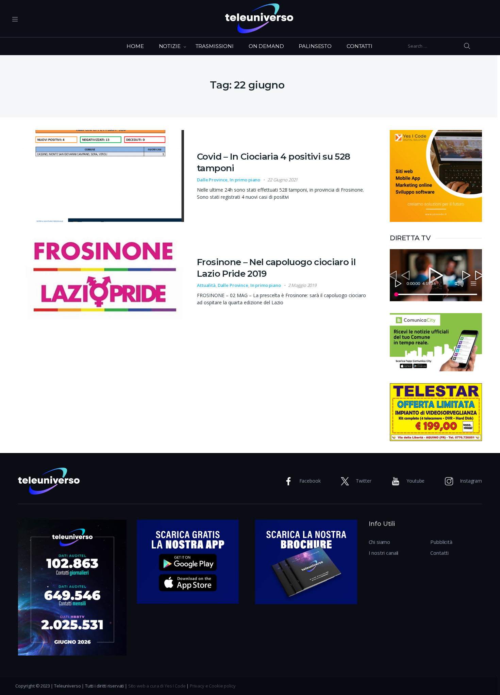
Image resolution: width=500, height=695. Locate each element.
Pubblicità (441, 541)
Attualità (206, 285)
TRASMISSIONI (215, 46)
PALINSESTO (315, 46)
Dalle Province (212, 180)
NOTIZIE (170, 46)
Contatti (439, 552)
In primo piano (245, 180)
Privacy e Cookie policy (213, 686)
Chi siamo (379, 541)
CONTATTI (359, 46)
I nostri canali (384, 552)
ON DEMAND (266, 46)
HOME (135, 46)
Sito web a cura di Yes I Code (157, 686)
